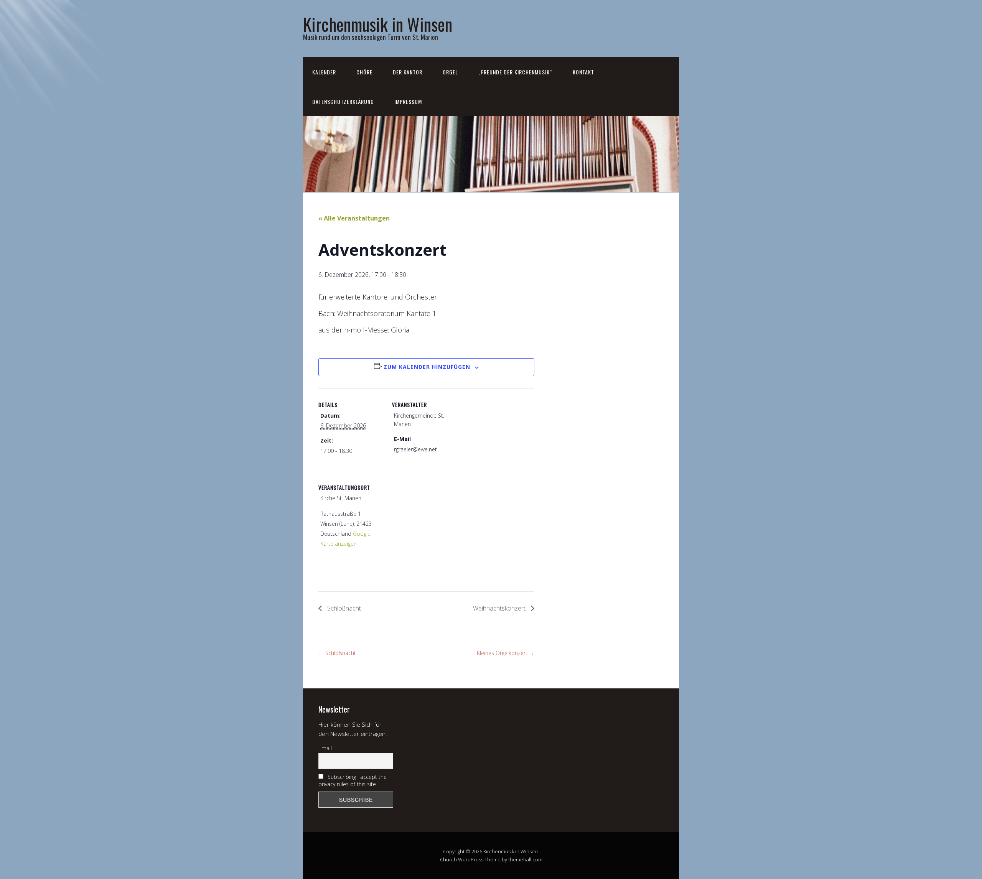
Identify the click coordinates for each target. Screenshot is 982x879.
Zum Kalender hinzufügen (427, 366)
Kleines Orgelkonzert (505, 653)
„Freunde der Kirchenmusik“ (515, 72)
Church (448, 859)
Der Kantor (407, 72)
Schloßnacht (343, 608)
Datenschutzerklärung (343, 101)
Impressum (408, 101)
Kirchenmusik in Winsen (377, 24)
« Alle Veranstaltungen (354, 218)
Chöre (364, 72)
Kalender (324, 72)
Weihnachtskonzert (500, 608)
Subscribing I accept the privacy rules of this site (352, 780)
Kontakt (583, 72)
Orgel (450, 72)
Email (325, 748)
